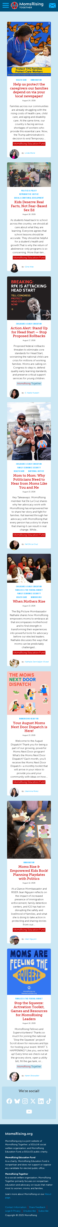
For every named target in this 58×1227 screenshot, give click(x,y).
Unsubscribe (29, 1211)
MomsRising (36, 597)
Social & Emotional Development (29, 198)
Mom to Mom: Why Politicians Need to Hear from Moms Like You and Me (29, 481)
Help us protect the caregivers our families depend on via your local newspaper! (29, 90)
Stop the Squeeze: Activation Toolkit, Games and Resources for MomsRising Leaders (29, 1011)
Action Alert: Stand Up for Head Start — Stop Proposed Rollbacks (29, 332)
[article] (29, 89)
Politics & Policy (29, 190)
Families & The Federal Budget (29, 590)
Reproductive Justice (29, 194)
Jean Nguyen (31, 939)
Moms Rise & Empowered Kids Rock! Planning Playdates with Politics (29, 873)
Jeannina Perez (31, 791)
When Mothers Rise (29, 601)
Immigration (36, 80)
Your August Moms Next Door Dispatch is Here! (29, 727)
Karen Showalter (32, 1076)
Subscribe (43, 1211)
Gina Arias (29, 267)
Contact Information (15, 1207)
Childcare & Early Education (29, 324)
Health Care (21, 80)
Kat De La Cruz (31, 544)
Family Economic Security (29, 467)
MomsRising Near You (29, 718)
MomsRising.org (27, 5)
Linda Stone (30, 153)
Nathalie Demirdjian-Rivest (37, 662)
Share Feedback (37, 1207)
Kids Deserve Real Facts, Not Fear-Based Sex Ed (29, 206)
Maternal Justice (36, 471)
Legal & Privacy (12, 1211)
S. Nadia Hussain (32, 393)
